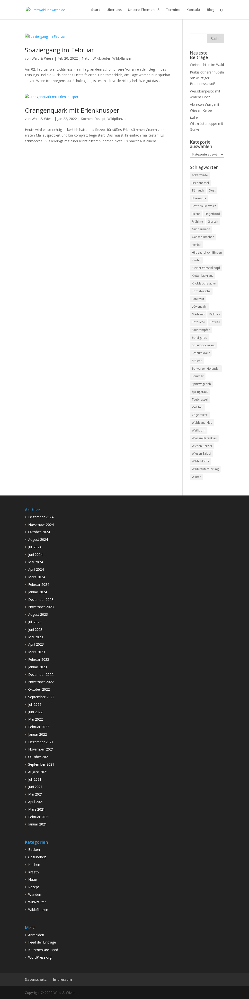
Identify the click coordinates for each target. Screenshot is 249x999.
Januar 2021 (37, 824)
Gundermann (201, 229)
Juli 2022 (34, 704)
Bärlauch (198, 190)
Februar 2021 (38, 817)
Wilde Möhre (200, 461)
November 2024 (41, 524)
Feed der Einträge (42, 942)
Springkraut (200, 392)
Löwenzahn (199, 306)
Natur (86, 58)
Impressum (62, 979)
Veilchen (197, 407)
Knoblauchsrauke (204, 283)
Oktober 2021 (39, 756)
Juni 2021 (35, 786)
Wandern (35, 894)
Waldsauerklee (202, 423)
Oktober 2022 (39, 689)
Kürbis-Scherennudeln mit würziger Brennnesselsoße (207, 78)
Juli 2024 (34, 547)
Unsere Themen (141, 10)
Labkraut (198, 299)
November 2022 (41, 681)
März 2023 (36, 652)
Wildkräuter (101, 58)
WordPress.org (40, 957)
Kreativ (33, 872)
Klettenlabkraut (202, 276)
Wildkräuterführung (205, 469)
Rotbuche (198, 322)
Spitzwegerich (201, 384)
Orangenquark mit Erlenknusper (72, 110)
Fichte (196, 214)
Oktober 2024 (39, 532)
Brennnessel (200, 183)
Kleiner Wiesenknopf (206, 268)
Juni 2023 (35, 629)
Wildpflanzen (122, 58)
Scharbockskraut (203, 345)
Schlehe (197, 361)
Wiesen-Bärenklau (204, 438)
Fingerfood (212, 214)
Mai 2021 (35, 794)
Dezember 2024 (40, 517)
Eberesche (199, 198)
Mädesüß (198, 314)
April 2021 (36, 801)
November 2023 (41, 607)
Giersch (213, 222)
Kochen (87, 118)
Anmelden (36, 935)
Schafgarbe (199, 338)
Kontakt (194, 10)
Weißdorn (198, 430)
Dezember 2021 (40, 742)
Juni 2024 (35, 554)
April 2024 (36, 569)
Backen (34, 849)
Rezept (100, 118)
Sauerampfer (201, 330)
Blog (210, 10)
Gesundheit (37, 857)
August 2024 (38, 539)
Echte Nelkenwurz (204, 206)
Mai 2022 (35, 719)
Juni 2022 (35, 712)
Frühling (197, 222)
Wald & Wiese (42, 58)
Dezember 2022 (40, 674)
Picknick (214, 314)
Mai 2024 (35, 562)
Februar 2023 (38, 659)
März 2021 (36, 809)
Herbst (196, 245)
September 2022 (41, 697)
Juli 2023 (34, 622)
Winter (196, 477)
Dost (212, 190)
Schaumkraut (201, 353)
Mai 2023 (35, 637)
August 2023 (38, 614)
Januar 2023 (37, 667)
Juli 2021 (34, 779)
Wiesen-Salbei (201, 453)
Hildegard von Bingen (207, 252)
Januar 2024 (37, 592)
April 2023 (36, 644)
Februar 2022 (38, 726)
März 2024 (36, 577)
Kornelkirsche (201, 291)
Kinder (196, 260)
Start (95, 10)
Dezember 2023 (40, 599)
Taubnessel (200, 399)
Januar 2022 (37, 734)
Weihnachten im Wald (207, 64)
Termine (173, 10)
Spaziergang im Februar (59, 50)
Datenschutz (36, 979)
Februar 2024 (38, 584)
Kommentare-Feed (43, 949)
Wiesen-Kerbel (202, 446)
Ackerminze (200, 175)
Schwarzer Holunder (206, 369)
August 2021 (38, 772)
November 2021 (41, 749)
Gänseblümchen (203, 237)
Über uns (114, 10)
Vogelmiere (200, 415)
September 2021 (41, 764)
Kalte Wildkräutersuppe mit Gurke (206, 123)
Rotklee (215, 322)
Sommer (198, 376)
